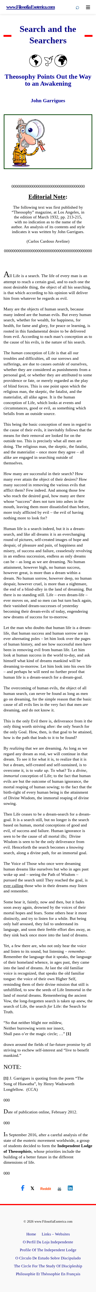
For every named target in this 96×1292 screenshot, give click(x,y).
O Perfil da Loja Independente (48, 1242)
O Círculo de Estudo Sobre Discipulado (48, 1258)
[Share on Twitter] (32, 1188)
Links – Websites (56, 1234)
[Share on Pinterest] (59, 1188)
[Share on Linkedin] (70, 1188)
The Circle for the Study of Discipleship (48, 1266)
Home (31, 1234)
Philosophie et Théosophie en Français (48, 1274)
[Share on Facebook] (23, 1188)
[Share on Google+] (45, 1188)
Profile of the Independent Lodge (48, 1250)
